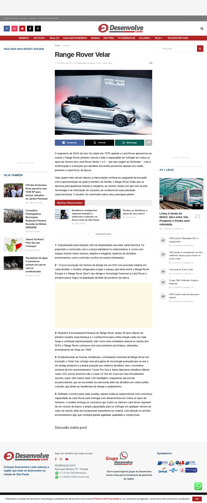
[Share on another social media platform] (148, 143)
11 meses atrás (34, 203)
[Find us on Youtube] (22, 28)
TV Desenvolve (126, 38)
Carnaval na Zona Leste (181, 269)
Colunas (144, 38)
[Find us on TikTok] (30, 28)
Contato (32, 18)
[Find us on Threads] (38, 28)
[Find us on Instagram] (14, 28)
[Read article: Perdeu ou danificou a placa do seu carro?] (113, 214)
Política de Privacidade (48, 18)
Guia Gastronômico (75, 38)
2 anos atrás (33, 232)
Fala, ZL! (55, 38)
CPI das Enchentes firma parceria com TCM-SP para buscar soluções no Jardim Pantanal (36, 192)
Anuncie (23, 18)
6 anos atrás (33, 276)
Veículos (66, 45)
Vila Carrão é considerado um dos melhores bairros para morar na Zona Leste (186, 255)
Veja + (158, 38)
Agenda (95, 38)
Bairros (23, 38)
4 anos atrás (33, 250)
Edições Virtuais (11, 18)
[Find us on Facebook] (7, 28)
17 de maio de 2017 (64, 63)
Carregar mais (103, 234)
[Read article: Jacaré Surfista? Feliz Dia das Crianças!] (13, 245)
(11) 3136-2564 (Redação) (73, 473)
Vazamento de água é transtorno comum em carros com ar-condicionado (37, 265)
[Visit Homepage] (120, 28)
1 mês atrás (79, 224)
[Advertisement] (103, 7)
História (108, 38)
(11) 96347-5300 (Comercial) (74, 477)
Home (57, 45)
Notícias (39, 38)
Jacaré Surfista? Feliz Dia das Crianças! (35, 242)
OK (197, 499)
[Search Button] (202, 29)
